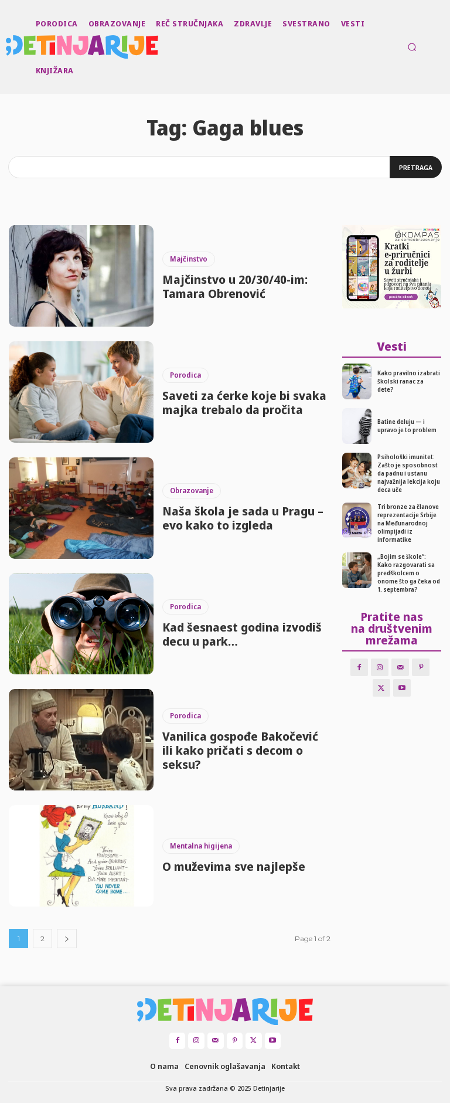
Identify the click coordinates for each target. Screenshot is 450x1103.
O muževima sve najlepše (233, 866)
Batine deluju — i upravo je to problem (407, 426)
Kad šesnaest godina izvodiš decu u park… (242, 634)
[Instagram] (379, 667)
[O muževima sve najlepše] (81, 856)
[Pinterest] (420, 667)
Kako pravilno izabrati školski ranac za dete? (408, 381)
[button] (412, 47)
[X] (381, 688)
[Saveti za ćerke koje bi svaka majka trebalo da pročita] (81, 392)
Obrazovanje (191, 490)
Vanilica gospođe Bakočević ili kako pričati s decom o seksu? (240, 750)
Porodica (185, 375)
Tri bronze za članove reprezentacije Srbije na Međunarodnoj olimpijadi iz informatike (408, 523)
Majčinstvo (188, 259)
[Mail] (400, 667)
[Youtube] (402, 688)
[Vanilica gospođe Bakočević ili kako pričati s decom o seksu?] (81, 739)
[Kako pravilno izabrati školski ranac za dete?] (357, 381)
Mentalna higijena (201, 846)
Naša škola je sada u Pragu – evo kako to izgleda (242, 518)
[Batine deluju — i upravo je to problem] (357, 426)
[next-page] (67, 938)
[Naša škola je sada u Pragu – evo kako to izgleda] (81, 508)
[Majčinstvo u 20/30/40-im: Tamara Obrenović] (81, 276)
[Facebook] (359, 667)
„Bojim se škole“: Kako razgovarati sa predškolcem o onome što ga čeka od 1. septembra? (408, 572)
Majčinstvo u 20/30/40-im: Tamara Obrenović (235, 286)
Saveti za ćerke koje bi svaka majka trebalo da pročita (244, 403)
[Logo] (7, 47)
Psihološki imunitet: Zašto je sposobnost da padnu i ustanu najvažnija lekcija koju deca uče (408, 473)
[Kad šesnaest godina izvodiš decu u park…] (81, 624)
